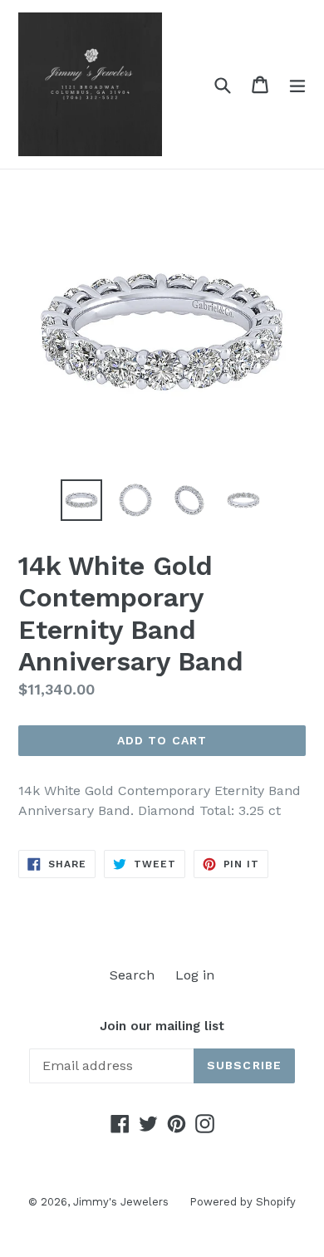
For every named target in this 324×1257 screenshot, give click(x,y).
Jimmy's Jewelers (121, 1202)
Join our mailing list (162, 1026)
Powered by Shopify (242, 1202)
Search (132, 975)
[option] (81, 500)
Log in (194, 975)
